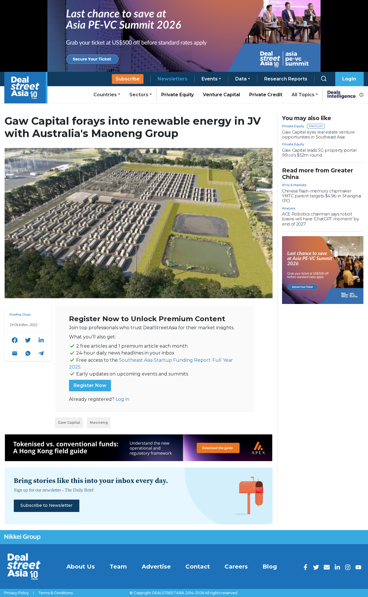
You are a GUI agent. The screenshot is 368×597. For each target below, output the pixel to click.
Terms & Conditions (55, 593)
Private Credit (265, 94)
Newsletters (172, 79)
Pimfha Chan (20, 315)
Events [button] (210, 79)
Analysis (288, 208)
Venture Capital (221, 94)
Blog (269, 566)
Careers (236, 566)
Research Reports (285, 79)
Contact (197, 566)
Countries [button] (105, 94)
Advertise (156, 566)
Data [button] (241, 79)
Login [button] (349, 79)
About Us (80, 566)
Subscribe (128, 79)
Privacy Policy (16, 593)
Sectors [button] (138, 94)
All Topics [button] (303, 94)
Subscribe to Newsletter (46, 505)
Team (118, 566)
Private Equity (177, 94)
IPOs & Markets (294, 185)
